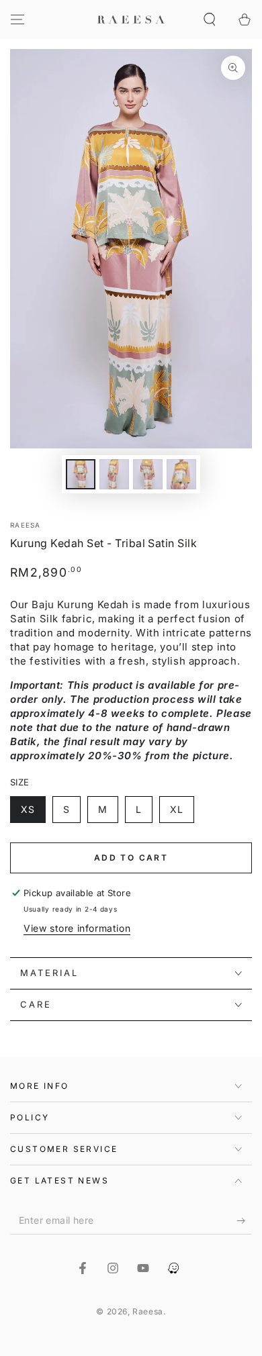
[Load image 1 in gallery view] (80, 474)
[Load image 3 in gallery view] (148, 474)
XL (176, 809)
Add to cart (131, 858)
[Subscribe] (244, 1221)
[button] (209, 19)
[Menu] (17, 19)
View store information (77, 928)
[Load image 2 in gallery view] (114, 474)
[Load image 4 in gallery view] (181, 474)
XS (28, 809)
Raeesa (25, 525)
